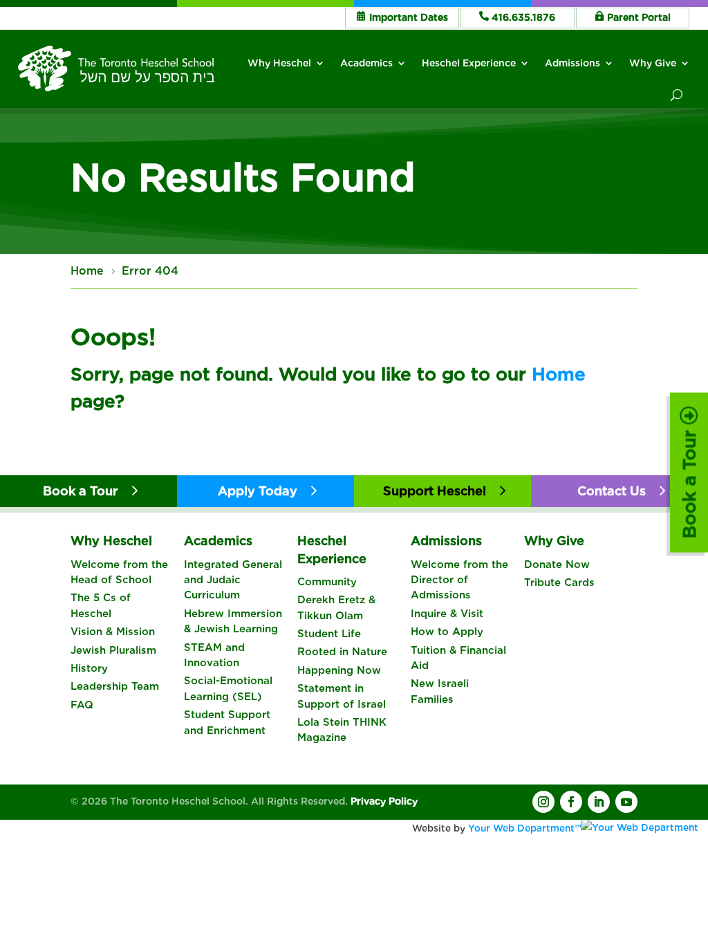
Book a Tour (689, 482)
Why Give (652, 62)
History (89, 668)
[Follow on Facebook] (571, 802)
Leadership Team (115, 686)
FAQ (82, 705)
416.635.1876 (523, 17)
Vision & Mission (113, 631)
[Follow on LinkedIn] (599, 802)
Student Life (329, 633)
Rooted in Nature (342, 651)
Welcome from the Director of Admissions (459, 580)
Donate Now (557, 564)
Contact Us (611, 491)
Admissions (572, 62)
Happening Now (339, 670)
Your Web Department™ (524, 828)
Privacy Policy (384, 801)
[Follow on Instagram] (543, 802)
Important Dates (408, 17)
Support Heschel (434, 491)
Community (327, 582)
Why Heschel (279, 62)
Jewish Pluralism (113, 650)
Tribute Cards (559, 582)
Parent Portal (639, 17)
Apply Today (257, 491)
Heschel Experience (469, 62)
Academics (366, 62)
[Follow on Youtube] (626, 802)
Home (559, 374)
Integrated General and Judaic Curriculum (233, 580)
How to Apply (447, 631)
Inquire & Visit (447, 613)
